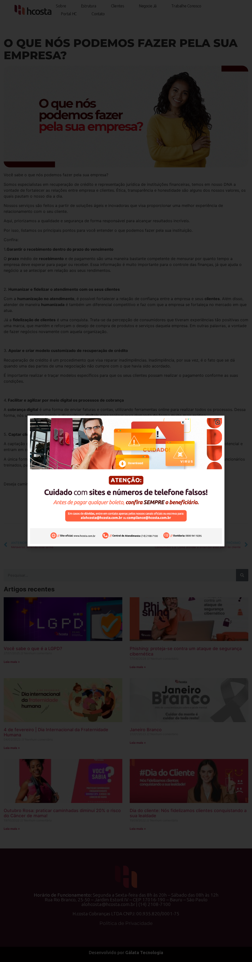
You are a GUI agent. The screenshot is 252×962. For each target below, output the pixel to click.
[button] (218, 422)
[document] (126, 481)
